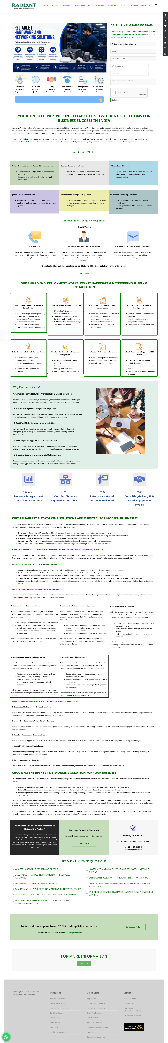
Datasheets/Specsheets (59, 1008)
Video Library (55, 1022)
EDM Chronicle (92, 1032)
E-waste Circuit (92, 1018)
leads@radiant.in (74, 932)
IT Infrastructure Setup (134, 1016)
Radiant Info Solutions (35, 142)
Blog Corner (54, 1027)
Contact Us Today (133, 927)
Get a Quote (84, 274)
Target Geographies (57, 998)
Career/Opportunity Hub (96, 1037)
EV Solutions (128, 1003)
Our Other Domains (57, 1013)
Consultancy (128, 1008)
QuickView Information (58, 1032)
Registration (91, 998)
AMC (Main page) (130, 998)
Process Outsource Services (97, 1027)
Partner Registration (57, 1003)
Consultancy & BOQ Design (135, 1011)
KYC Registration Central (96, 1003)
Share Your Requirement (96, 1013)
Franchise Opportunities (96, 1008)
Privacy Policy (55, 1018)
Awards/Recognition (94, 1022)
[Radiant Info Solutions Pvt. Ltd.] (26, 5)
